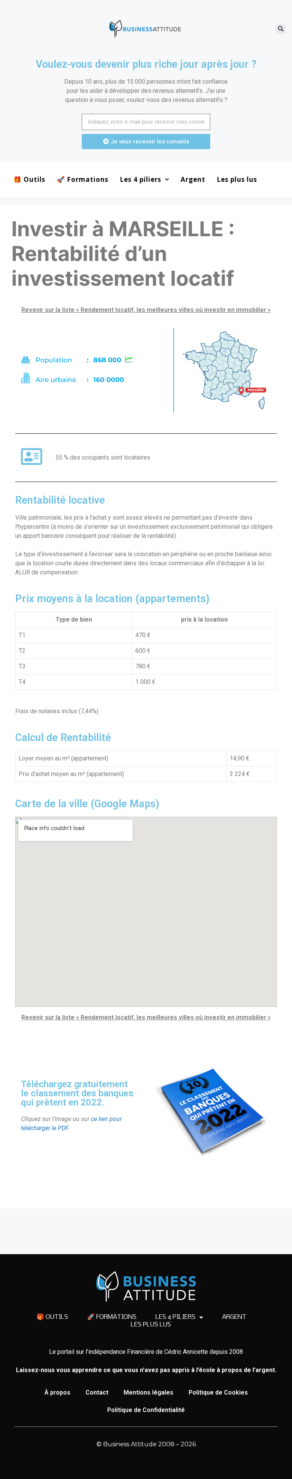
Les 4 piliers (140, 179)
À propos (57, 1392)
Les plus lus (237, 179)
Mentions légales (148, 1392)
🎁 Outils (29, 179)
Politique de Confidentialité (146, 1410)
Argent (193, 179)
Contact (97, 1392)
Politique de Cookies (218, 1392)
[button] (281, 29)
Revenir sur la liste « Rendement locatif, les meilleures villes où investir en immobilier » (146, 309)
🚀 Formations (82, 179)
